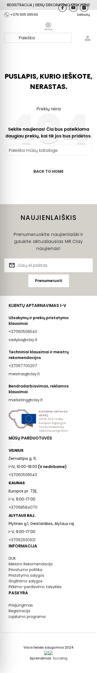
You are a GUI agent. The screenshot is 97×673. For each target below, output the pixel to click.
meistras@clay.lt (24, 374)
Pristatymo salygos (26, 575)
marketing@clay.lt (26, 400)
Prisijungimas (21, 605)
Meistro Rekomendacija (31, 564)
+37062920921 (22, 540)
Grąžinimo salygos (26, 581)
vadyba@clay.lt (23, 339)
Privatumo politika (25, 569)
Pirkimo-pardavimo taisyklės (35, 586)
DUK (12, 558)
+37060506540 (23, 331)
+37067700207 (23, 365)
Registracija (19, 611)
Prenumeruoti (48, 280)
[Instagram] (84, 7)
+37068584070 (23, 507)
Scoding (60, 658)
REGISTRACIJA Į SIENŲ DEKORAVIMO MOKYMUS (48, 5)
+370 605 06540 (24, 14)
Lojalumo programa (27, 616)
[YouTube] (73, 7)
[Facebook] (62, 7)
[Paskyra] (87, 38)
